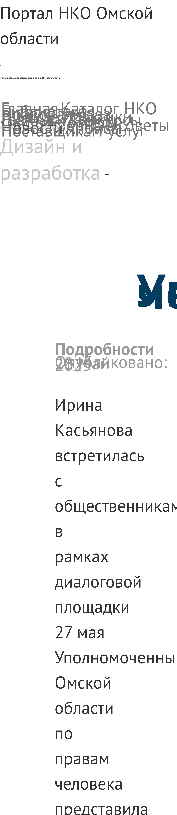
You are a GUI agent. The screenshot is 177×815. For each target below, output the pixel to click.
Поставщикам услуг (73, 130)
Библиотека (44, 110)
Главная (29, 108)
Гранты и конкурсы (71, 119)
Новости (32, 127)
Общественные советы (85, 124)
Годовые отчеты (59, 121)
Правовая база (56, 113)
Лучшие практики (66, 116)
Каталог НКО (109, 108)
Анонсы (93, 127)
